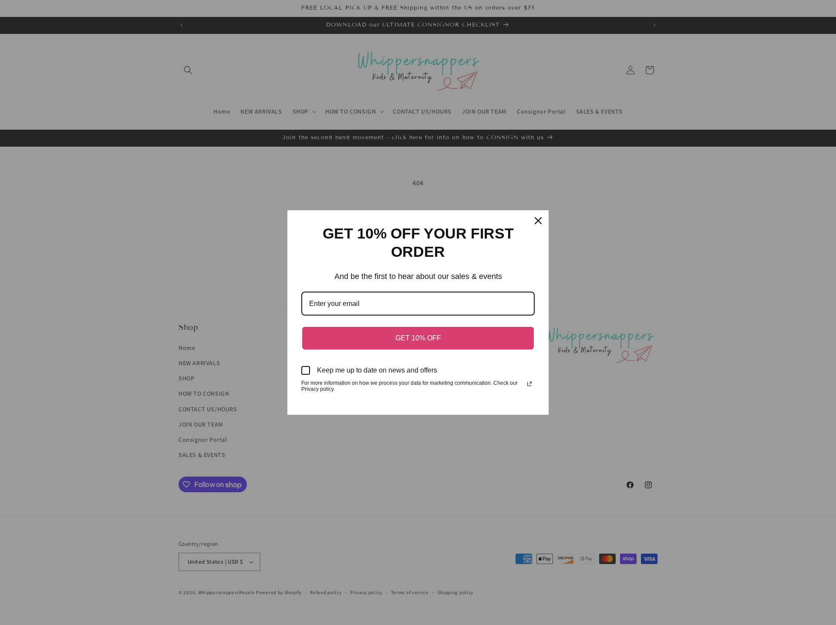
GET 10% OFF (418, 338)
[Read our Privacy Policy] (529, 384)
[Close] (538, 220)
